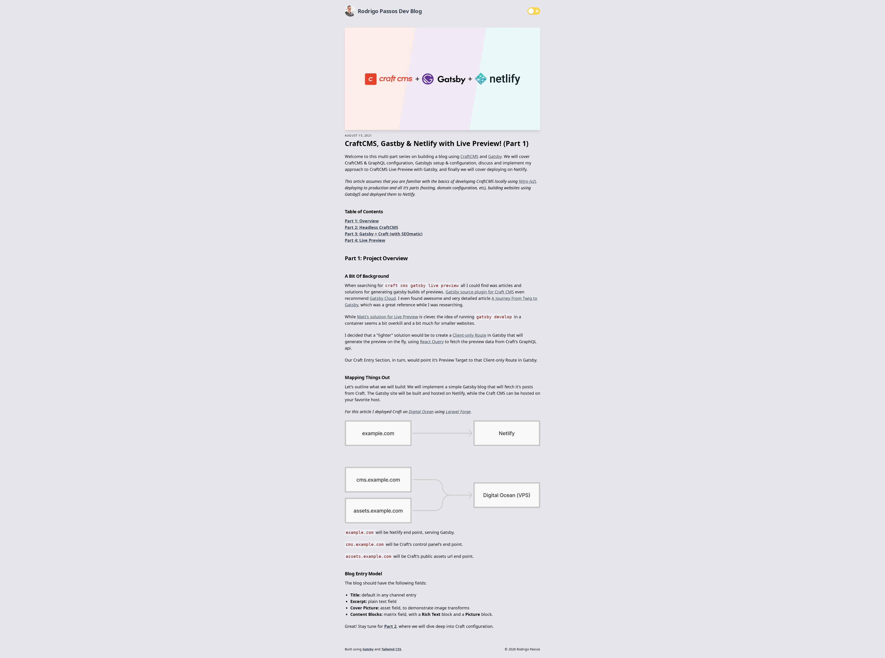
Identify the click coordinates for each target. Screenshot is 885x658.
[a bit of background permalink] (342, 275)
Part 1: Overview (362, 221)
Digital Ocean (421, 411)
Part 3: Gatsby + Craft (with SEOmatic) (383, 234)
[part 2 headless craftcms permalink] (342, 226)
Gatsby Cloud (383, 298)
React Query (432, 341)
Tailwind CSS (391, 649)
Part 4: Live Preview (365, 240)
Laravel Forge (458, 411)
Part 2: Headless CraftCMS (371, 227)
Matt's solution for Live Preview (387, 316)
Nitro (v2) (527, 181)
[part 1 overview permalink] (342, 219)
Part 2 (390, 626)
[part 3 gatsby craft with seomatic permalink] (342, 232)
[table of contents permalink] (342, 210)
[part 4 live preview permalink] (342, 239)
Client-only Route (469, 335)
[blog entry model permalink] (342, 572)
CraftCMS (469, 156)
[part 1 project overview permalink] (342, 256)
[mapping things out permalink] (342, 376)
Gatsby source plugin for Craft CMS (479, 292)
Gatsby (495, 156)
